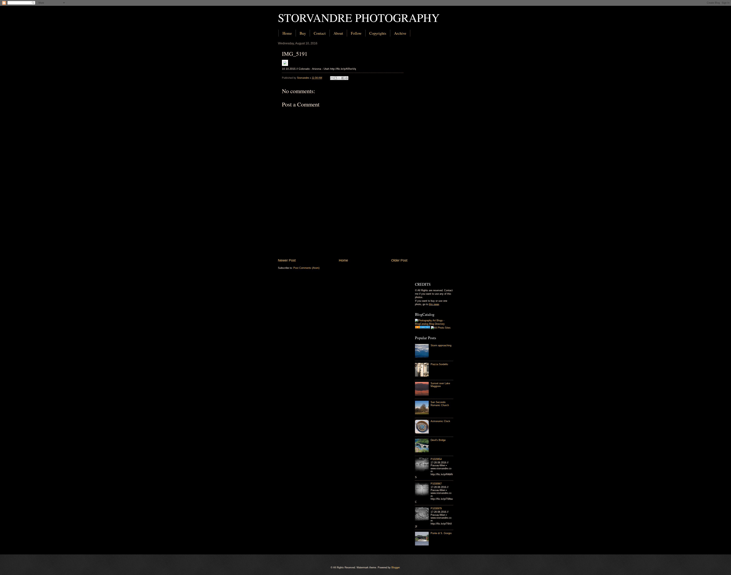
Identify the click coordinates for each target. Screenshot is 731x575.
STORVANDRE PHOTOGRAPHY (359, 17)
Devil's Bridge (438, 440)
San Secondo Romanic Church (440, 403)
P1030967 (436, 483)
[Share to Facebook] (343, 78)
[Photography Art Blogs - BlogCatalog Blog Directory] (434, 323)
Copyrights (377, 33)
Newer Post (287, 260)
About (338, 33)
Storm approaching (441, 345)
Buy (303, 33)
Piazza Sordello (439, 364)
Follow (356, 33)
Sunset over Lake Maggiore (440, 385)
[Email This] (332, 78)
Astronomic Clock (440, 421)
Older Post (399, 260)
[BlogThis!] (336, 78)
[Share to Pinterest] (346, 78)
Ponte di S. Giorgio (441, 533)
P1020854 (436, 459)
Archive (400, 33)
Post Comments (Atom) (306, 267)
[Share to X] (339, 78)
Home (287, 33)
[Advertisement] (342, 226)
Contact (320, 33)
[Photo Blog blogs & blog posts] (422, 327)
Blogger (395, 567)
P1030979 (436, 508)
